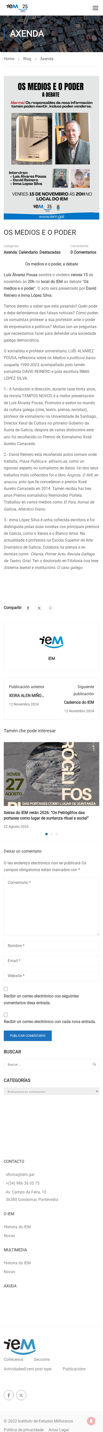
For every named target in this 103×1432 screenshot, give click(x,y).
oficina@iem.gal (20, 1174)
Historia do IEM (17, 1226)
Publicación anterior (26, 686)
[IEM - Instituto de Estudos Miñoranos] (17, 7)
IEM (51, 658)
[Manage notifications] (91, 1421)
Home (9, 58)
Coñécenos (13, 1359)
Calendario (28, 252)
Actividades (28, 1369)
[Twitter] (39, 608)
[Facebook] (28, 608)
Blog (27, 58)
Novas (9, 1235)
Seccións (42, 1359)
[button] (46, 834)
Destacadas (50, 252)
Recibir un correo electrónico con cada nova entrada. (50, 1021)
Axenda (47, 58)
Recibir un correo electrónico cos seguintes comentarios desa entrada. (41, 999)
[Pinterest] (50, 608)
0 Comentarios (83, 252)
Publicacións (74, 1369)
